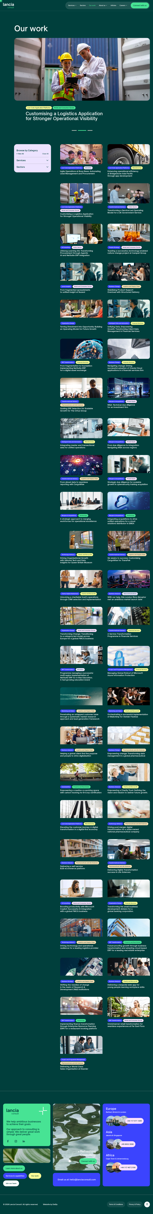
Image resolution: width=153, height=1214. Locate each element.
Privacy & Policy (134, 1204)
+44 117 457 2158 (128, 1167)
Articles (113, 5)
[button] (72, 5)
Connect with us (140, 5)
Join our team (11, 1183)
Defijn (55, 1204)
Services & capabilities (15, 1176)
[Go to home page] (8, 5)
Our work (92, 5)
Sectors (83, 5)
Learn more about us (14, 1168)
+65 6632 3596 (127, 1144)
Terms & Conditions (116, 1204)
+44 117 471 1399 (134, 1121)
